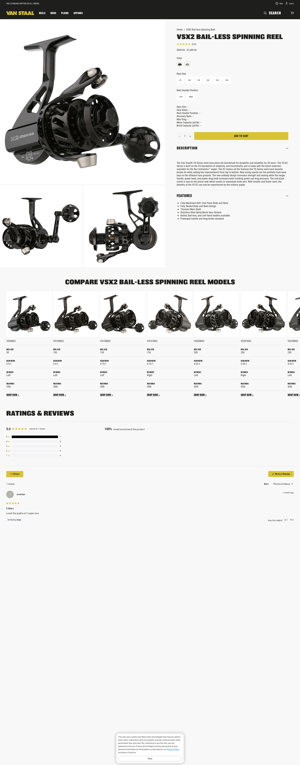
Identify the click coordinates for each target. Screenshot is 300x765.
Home (180, 29)
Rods (53, 13)
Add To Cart (241, 136)
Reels (42, 13)
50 (180, 80)
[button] (186, 44)
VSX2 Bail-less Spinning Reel (200, 29)
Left (180, 96)
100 (189, 80)
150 (198, 80)
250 (217, 80)
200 (208, 80)
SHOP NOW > (12, 394)
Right (191, 96)
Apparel (78, 13)
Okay (150, 758)
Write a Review (284, 475)
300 (226, 80)
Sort (266, 484)
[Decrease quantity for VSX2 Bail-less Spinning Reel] (179, 136)
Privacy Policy (173, 749)
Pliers (65, 13)
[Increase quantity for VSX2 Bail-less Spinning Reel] (190, 136)
